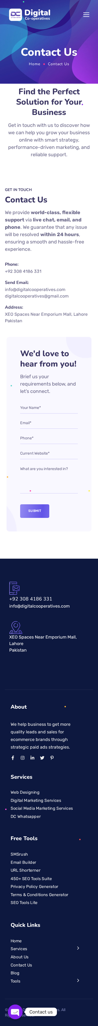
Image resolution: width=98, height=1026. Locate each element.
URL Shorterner (25, 870)
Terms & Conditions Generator (39, 894)
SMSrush (19, 854)
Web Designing (25, 792)
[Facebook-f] (13, 758)
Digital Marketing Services (36, 800)
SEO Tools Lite (24, 902)
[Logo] (30, 14)
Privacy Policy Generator (34, 886)
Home (34, 64)
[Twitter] (42, 758)
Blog (15, 973)
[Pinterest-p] (52, 758)
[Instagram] (22, 758)
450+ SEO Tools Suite (31, 878)
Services (19, 948)
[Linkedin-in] (32, 758)
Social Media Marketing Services (42, 808)
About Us (20, 957)
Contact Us (21, 964)
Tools (15, 981)
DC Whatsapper (26, 816)
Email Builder (23, 862)
